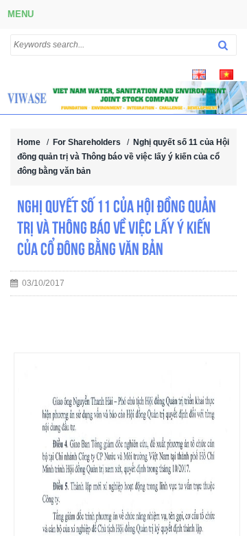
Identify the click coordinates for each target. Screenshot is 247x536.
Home (28, 142)
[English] (199, 73)
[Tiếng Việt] (226, 73)
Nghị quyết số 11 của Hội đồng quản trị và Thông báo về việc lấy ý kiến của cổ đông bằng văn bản (123, 156)
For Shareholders (87, 142)
